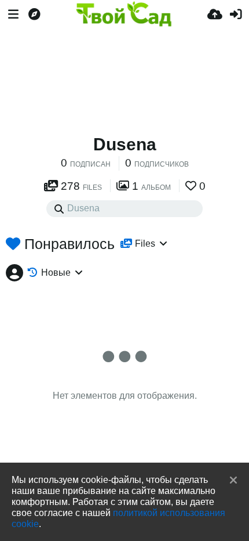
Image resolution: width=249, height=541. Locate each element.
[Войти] (235, 14)
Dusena (124, 144)
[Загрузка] (214, 14)
